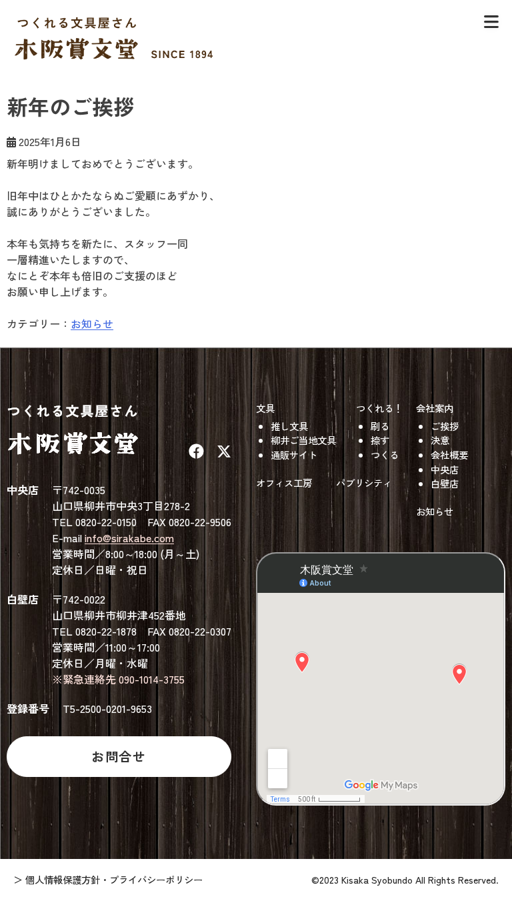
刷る (380, 426)
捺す (380, 440)
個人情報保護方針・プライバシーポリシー (114, 879)
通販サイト (294, 454)
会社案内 (434, 408)
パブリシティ (364, 483)
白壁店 (445, 483)
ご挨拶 (445, 426)
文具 (265, 408)
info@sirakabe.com (129, 538)
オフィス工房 (284, 483)
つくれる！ (379, 408)
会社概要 (449, 454)
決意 (440, 440)
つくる (385, 454)
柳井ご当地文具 (303, 440)
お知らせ (92, 323)
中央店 (445, 469)
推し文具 (289, 426)
